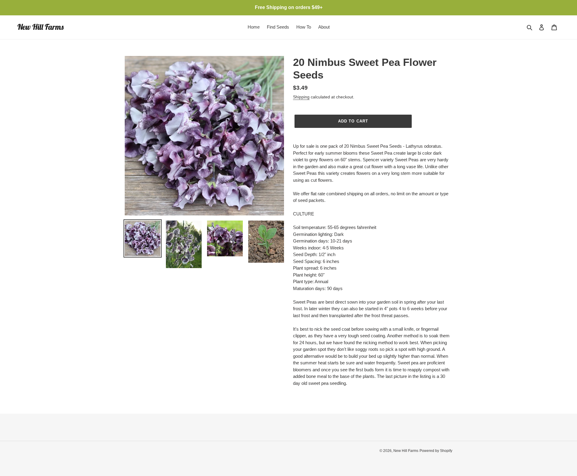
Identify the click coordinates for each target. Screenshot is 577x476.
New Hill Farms (405, 451)
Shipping (301, 96)
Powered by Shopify (436, 451)
